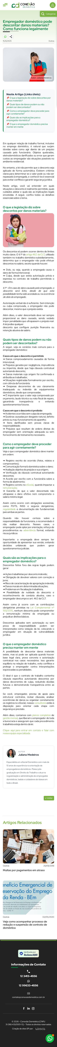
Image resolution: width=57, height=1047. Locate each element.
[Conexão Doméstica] (23, 5)
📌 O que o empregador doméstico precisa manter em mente (27, 125)
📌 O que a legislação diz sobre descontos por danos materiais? (28, 99)
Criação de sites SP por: (22, 1028)
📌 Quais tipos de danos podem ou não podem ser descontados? (25, 106)
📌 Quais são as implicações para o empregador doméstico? (23, 119)
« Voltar (49, 798)
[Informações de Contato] (53, 5)
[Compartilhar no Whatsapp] (6, 38)
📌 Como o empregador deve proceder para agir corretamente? (27, 112)
